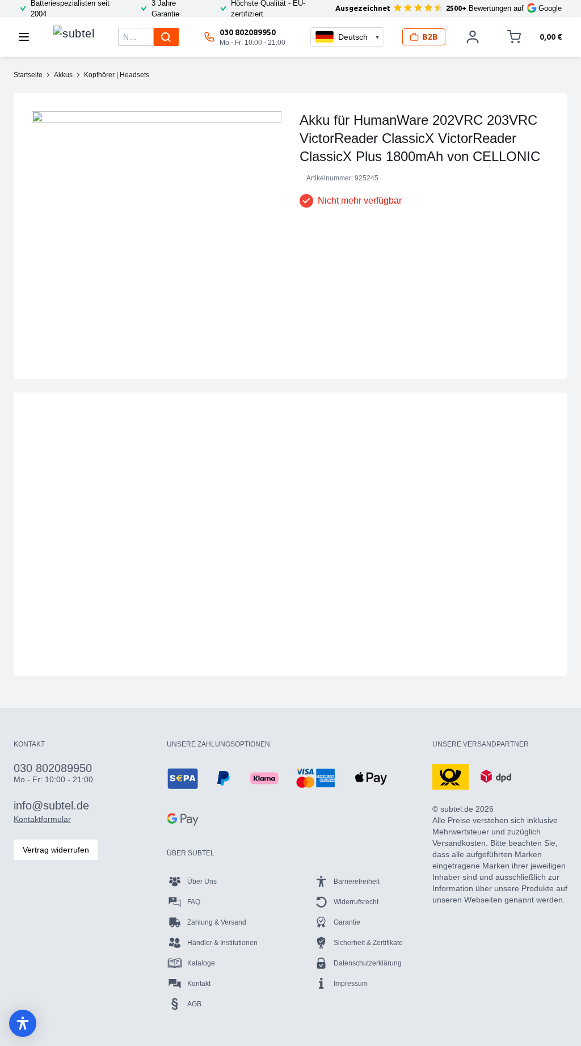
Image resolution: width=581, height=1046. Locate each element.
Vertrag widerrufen (56, 849)
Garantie (347, 922)
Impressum (351, 984)
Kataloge (201, 963)
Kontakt (198, 984)
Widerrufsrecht (356, 902)
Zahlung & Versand (216, 922)
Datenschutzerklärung (368, 963)
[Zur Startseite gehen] (73, 34)
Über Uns (202, 881)
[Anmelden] (473, 37)
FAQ (193, 902)
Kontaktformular (42, 819)
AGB (194, 1004)
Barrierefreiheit (357, 881)
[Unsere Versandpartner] (450, 776)
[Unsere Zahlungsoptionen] (183, 778)
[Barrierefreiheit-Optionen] (22, 1023)
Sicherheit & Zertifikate (368, 943)
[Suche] (166, 37)
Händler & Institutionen (222, 943)
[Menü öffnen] (27, 36)
